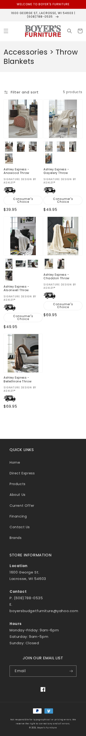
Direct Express (22, 473)
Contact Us (20, 527)
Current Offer (22, 505)
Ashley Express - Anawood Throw (16, 171)
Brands (16, 537)
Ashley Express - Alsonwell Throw (16, 288)
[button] (6, 31)
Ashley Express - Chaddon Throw (56, 276)
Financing (18, 516)
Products (18, 484)
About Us (18, 494)
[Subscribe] (71, 671)
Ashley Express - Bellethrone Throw (18, 379)
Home (15, 462)
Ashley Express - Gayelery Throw (56, 171)
